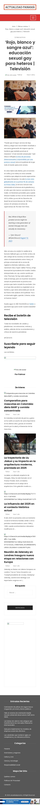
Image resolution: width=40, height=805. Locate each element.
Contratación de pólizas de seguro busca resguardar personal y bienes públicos (18, 708)
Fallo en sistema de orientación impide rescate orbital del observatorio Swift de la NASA (19, 715)
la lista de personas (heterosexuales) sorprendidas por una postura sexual (18, 159)
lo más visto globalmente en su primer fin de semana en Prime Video (19, 182)
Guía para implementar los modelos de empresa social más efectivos (17, 730)
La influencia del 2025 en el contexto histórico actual (19, 507)
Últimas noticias (20, 37)
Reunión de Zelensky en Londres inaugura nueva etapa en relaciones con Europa (19, 557)
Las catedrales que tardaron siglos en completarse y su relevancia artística (17, 736)
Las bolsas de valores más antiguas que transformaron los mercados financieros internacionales (18, 723)
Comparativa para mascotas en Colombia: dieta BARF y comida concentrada (18, 405)
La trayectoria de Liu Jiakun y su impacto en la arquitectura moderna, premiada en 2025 (20, 462)
